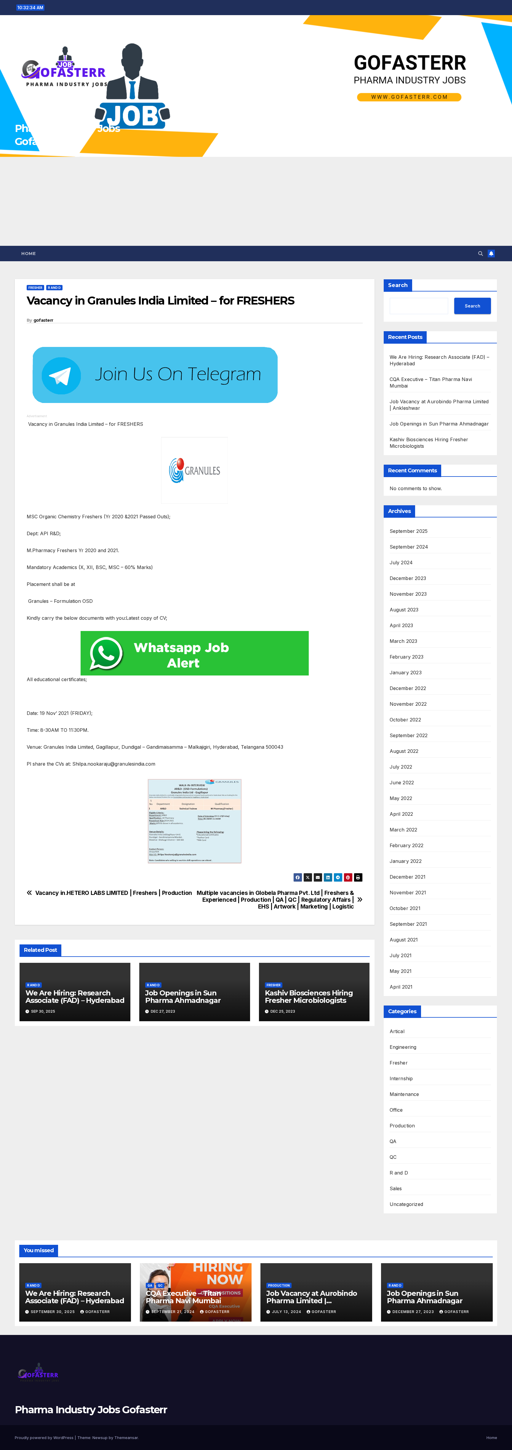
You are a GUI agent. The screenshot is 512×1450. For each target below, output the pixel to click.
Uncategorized (406, 1204)
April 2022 (401, 814)
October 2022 (405, 720)
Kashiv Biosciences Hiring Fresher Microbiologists (309, 997)
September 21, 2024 (173, 1311)
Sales (396, 1188)
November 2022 (408, 704)
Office (396, 1110)
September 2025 (409, 531)
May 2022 (401, 798)
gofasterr (43, 320)
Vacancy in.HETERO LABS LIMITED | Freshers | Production (113, 893)
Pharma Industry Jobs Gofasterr (91, 1409)
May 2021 (401, 971)
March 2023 (403, 641)
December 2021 (408, 877)
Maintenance (404, 1094)
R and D (54, 287)
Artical (397, 1031)
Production (402, 1126)
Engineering (403, 1047)
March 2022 (403, 830)
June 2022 (402, 782)
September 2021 (408, 924)
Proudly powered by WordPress (45, 1437)
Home (28, 253)
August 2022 (404, 751)
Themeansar (126, 1437)
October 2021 (405, 908)
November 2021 (408, 893)
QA (393, 1141)
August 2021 (404, 940)
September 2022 (409, 735)
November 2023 (408, 594)
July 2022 (401, 767)
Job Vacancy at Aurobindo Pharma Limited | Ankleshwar (311, 1300)
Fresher (35, 287)
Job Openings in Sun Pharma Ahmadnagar (183, 997)
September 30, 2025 (53, 1311)
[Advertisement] (256, 201)
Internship (401, 1078)
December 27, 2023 (414, 1311)
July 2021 (401, 955)
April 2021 (401, 987)
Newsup (100, 1437)
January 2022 (406, 861)
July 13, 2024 (287, 1311)
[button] (480, 253)
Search (398, 285)
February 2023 (407, 657)
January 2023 (406, 672)
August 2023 (404, 610)
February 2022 (407, 845)
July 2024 (401, 562)
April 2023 (401, 625)
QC (393, 1157)
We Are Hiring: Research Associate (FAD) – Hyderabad (74, 997)
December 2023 (408, 578)
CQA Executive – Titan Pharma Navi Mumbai (183, 1297)
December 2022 (408, 688)
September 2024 (409, 547)
